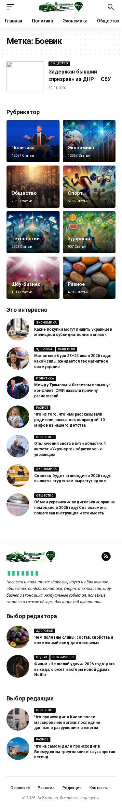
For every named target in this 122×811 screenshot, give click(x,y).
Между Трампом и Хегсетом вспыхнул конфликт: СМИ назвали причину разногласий (72, 390)
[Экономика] (89, 141)
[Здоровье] (89, 232)
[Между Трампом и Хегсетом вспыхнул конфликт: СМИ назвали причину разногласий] (18, 387)
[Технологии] (33, 232)
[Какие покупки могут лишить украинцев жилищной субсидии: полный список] (18, 329)
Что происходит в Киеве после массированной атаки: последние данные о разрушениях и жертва (67, 722)
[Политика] (33, 141)
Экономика (81, 148)
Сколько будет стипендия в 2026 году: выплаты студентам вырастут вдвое (72, 478)
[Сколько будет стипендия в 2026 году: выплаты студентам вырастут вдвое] (18, 475)
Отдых (41, 657)
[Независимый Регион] (61, 7)
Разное (76, 284)
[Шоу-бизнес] (33, 278)
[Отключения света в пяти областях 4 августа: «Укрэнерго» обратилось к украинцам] (18, 446)
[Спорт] (89, 187)
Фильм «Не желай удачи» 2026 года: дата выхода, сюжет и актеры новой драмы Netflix (74, 669)
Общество (59, 63)
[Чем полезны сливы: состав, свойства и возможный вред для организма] (18, 637)
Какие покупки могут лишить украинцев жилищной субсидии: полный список (73, 332)
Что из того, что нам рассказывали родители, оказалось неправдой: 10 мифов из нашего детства (69, 420)
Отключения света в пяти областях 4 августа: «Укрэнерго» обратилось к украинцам (70, 449)
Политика (22, 148)
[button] (12, 6)
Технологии (25, 239)
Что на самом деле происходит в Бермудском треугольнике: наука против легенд (74, 752)
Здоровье (80, 239)
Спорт (75, 193)
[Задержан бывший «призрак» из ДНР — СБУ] (25, 76)
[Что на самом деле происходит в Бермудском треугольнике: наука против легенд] (18, 748)
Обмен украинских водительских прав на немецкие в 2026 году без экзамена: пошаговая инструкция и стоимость (74, 507)
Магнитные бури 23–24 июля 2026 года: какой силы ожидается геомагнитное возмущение (72, 361)
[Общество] (33, 187)
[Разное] (89, 278)
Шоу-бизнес (26, 284)
